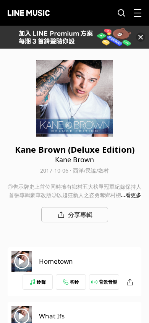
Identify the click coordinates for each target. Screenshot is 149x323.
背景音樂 (108, 282)
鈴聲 (41, 282)
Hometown (56, 261)
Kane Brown (74, 159)
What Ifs (52, 316)
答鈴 (74, 282)
